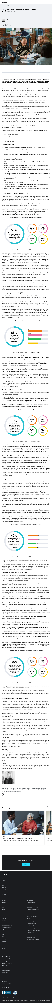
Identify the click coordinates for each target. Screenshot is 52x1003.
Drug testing (29, 911)
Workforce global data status (7, 961)
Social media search (31, 937)
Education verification (31, 914)
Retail (3, 934)
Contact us (4, 892)
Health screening (30, 921)
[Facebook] (4, 987)
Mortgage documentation (7, 963)
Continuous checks (31, 902)
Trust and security (5, 889)
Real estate (4, 932)
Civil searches (30, 900)
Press (3, 885)
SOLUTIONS (4, 913)
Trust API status (5, 972)
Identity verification (31, 925)
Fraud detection (30, 918)
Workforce (4, 900)
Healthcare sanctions (31, 923)
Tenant (3, 904)
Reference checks (30, 932)
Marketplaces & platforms (7, 925)
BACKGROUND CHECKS (31, 898)
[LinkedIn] (3, 794)
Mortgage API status (6, 965)
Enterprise (4, 943)
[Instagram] (8, 987)
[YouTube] (6, 987)
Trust (3, 907)
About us (4, 878)
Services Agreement (9, 1000)
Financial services (5, 915)
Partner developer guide (6, 983)
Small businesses (5, 946)
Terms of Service (32, 1000)
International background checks (33, 928)
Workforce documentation (7, 954)
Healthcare (4, 918)
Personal (3, 909)
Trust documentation (6, 970)
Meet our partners (5, 979)
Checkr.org (4, 882)
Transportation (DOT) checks (33, 939)
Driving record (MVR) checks (33, 909)
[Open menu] (49, 2)
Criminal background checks (32, 907)
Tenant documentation (6, 968)
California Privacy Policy (24, 1000)
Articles (8, 5)
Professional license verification (33, 930)
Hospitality (4, 920)
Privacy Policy (16, 1000)
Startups (3, 948)
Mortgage (4, 902)
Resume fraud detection (32, 935)
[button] (45, 807)
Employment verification (32, 916)
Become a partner (5, 981)
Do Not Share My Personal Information (43, 1000)
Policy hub (4, 887)
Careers (3, 880)
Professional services (6, 929)
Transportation (5, 941)
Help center (4, 894)
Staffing (3, 936)
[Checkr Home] (4, 2)
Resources (4, 5)
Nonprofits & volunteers (6, 927)
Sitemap (3, 1000)
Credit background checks (32, 904)
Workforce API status (6, 956)
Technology (4, 939)
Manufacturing (5, 922)
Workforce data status (6, 958)
